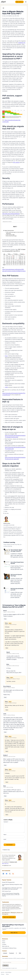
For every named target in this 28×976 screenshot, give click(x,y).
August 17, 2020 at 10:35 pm (10, 737)
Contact (4, 944)
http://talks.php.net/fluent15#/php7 (11, 213)
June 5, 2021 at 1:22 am (8, 787)
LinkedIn (5, 953)
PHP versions (16, 162)
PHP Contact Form (6, 891)
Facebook (11, 953)
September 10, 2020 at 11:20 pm (13, 678)
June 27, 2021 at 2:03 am (10, 801)
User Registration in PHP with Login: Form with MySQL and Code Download (12, 888)
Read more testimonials (9, 917)
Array (6, 355)
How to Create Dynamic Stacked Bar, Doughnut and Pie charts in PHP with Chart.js (10, 894)
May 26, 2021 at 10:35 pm (10, 770)
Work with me (19, 1)
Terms (7, 974)
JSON (6, 387)
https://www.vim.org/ (11, 672)
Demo (3, 940)
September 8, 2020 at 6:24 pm (12, 665)
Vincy (5, 15)
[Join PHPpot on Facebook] (6, 873)
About (3, 942)
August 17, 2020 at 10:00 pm (9, 715)
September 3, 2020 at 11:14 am (12, 653)
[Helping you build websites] (3, 2)
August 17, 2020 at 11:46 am (9, 687)
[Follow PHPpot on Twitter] (10, 873)
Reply (5, 618)
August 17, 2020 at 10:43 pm (10, 702)
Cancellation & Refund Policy (9, 948)
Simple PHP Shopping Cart (8, 882)
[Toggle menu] (25, 2)
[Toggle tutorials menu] (3, 8)
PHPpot (9, 972)
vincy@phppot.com (6, 865)
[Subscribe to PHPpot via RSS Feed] (13, 873)
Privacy (2, 974)
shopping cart (21, 42)
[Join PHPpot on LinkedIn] (3, 873)
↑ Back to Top (6, 849)
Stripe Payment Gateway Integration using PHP (12, 885)
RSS (20, 953)
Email (5, 839)
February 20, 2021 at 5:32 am (9, 756)
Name (5, 834)
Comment (6, 821)
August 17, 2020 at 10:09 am (9, 611)
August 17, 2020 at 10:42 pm (10, 624)
